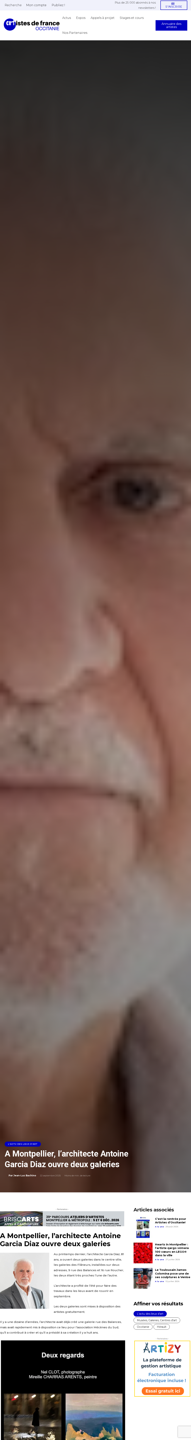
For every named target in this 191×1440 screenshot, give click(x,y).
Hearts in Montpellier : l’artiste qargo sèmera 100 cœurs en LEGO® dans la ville (172, 1250)
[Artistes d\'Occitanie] (32, 24)
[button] (13, 5)
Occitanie (143, 1327)
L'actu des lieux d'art (22, 1144)
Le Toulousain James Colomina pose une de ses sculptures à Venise (172, 1273)
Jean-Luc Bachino (24, 1175)
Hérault (161, 1327)
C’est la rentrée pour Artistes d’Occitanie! (170, 1220)
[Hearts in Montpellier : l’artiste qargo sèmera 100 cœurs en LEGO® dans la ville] (143, 1253)
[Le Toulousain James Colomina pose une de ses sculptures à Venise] (143, 1278)
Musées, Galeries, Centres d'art (157, 1320)
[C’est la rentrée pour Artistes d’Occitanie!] (143, 1227)
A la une (159, 1227)
